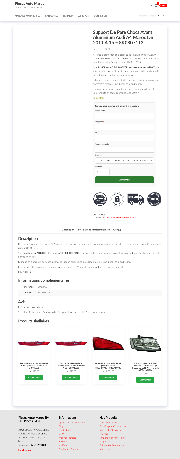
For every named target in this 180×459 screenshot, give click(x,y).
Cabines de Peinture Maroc (113, 445)
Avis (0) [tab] (117, 230)
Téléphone (99, 122)
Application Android (69, 449)
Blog (61, 426)
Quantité (98, 166)
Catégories (51, 16)
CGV (61, 434)
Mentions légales (67, 438)
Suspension (105, 442)
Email (97, 133)
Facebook (64, 442)
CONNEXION (100, 16)
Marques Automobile (27, 16)
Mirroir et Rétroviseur (110, 430)
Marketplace (105, 449)
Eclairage (103, 434)
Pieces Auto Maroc (29, 3)
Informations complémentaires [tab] (93, 230)
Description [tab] (68, 230)
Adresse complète (102, 144)
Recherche (161, 16)
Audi (118, 217)
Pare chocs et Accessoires (112, 438)
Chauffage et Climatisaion (112, 426)
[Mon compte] (151, 5)
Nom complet (100, 110)
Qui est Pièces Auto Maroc (72, 423)
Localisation (24, 450)
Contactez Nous (67, 430)
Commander (34, 378)
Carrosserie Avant (127, 217)
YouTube (63, 445)
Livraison (68, 16)
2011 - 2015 (107, 217)
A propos (83, 16)
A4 (114, 217)
